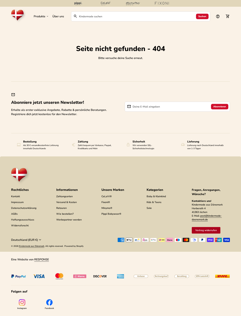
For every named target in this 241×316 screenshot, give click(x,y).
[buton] (26, 240)
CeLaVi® (106, 196)
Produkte (41, 16)
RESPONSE (41, 259)
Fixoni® (105, 202)
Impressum (17, 202)
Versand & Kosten (66, 202)
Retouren (61, 208)
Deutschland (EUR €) (26, 240)
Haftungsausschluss (22, 219)
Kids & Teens (154, 202)
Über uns (58, 16)
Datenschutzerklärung (23, 208)
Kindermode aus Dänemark (31, 246)
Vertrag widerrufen (206, 230)
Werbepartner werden (69, 219)
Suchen (202, 16)
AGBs (14, 214)
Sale (149, 208)
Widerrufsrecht (20, 225)
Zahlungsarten (64, 196)
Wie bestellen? (65, 214)
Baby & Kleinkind (156, 196)
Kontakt (15, 196)
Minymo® (106, 208)
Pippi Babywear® (111, 214)
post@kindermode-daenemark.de (207, 217)
